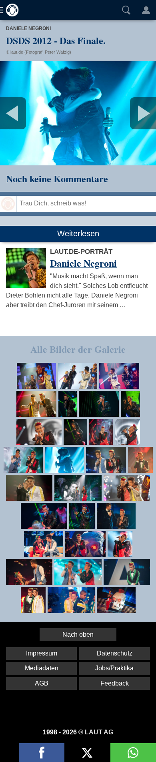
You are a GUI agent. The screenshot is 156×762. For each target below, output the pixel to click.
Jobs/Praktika (114, 668)
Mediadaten (41, 668)
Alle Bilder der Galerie (78, 349)
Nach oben (78, 634)
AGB (41, 683)
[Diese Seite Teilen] (41, 752)
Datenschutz (114, 653)
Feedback (114, 683)
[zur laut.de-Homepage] (10, 10)
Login (146, 10)
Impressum (41, 653)
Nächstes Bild (78, 113)
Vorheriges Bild (26, 113)
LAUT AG (99, 732)
